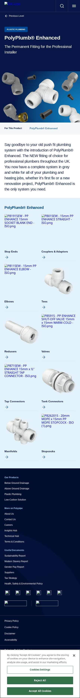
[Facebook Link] (7, 593)
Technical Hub (11, 536)
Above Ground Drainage (16, 488)
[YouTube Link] (49, 593)
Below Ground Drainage (16, 483)
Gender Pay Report (14, 567)
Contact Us (10, 519)
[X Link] (18, 593)
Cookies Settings (40, 669)
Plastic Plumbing (12, 494)
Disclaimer (9, 633)
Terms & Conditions (14, 541)
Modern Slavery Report (16, 561)
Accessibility (10, 640)
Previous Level (16, 16)
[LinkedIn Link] (38, 593)
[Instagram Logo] (28, 593)
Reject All (40, 680)
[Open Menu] (74, 6)
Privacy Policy (11, 621)
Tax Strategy (10, 578)
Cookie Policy (11, 627)
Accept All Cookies (40, 691)
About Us (9, 514)
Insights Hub (10, 530)
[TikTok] (59, 593)
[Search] (62, 6)
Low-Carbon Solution (15, 499)
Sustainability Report (14, 556)
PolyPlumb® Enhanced (44, 128)
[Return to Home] (15, 603)
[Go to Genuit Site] (47, 603)
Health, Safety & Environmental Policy (23, 583)
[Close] (74, 655)
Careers (8, 525)
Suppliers (9, 572)
